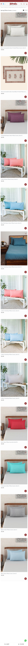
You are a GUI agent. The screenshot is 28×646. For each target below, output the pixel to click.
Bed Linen (23, 7)
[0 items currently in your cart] (26, 4)
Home (2, 7)
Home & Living (18, 7)
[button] (23, 10)
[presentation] (21, 4)
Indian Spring (11, 7)
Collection (6, 7)
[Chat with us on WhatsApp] (25, 640)
